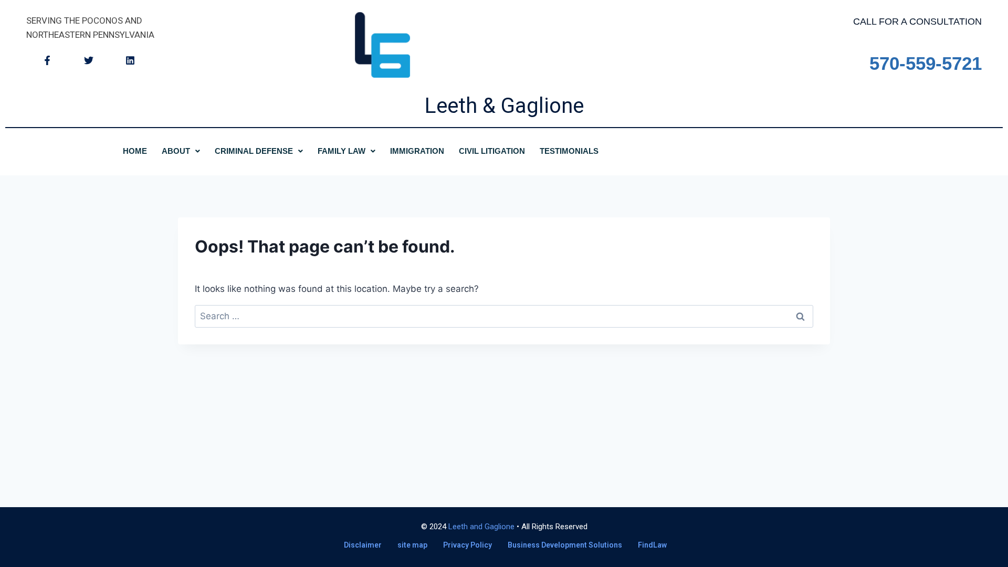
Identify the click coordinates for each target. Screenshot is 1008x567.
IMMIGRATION (417, 150)
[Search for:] (504, 316)
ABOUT (176, 150)
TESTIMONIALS (569, 150)
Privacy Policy (467, 545)
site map (412, 545)
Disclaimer (363, 545)
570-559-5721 (925, 63)
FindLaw (652, 545)
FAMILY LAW (341, 150)
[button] (180, 151)
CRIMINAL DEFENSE (254, 150)
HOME (135, 150)
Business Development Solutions (565, 545)
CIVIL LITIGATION (492, 150)
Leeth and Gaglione (481, 526)
